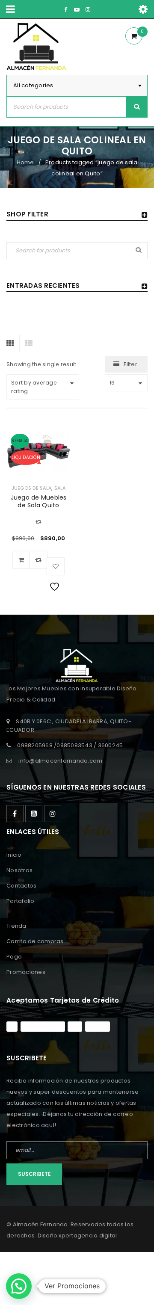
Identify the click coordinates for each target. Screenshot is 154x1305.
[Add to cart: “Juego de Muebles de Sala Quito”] (21, 559)
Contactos (21, 886)
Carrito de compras (35, 941)
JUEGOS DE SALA (32, 488)
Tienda (16, 926)
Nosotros (19, 870)
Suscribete (34, 1174)
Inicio (14, 855)
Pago (14, 957)
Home (25, 162)
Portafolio (20, 901)
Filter (130, 364)
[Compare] (38, 559)
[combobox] (77, 85)
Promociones (25, 972)
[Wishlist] (55, 566)
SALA (60, 488)
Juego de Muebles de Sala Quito (39, 501)
